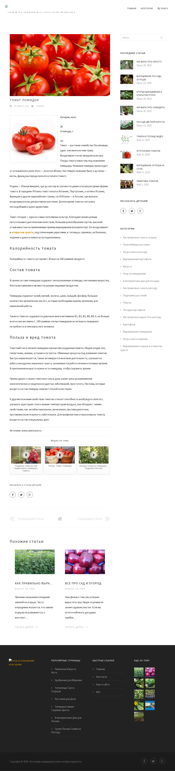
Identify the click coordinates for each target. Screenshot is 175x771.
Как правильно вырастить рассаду (142, 317)
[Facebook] (13, 495)
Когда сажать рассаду (135, 252)
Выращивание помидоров (137, 331)
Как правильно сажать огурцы (139, 237)
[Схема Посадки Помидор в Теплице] (139, 716)
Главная (131, 8)
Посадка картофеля (134, 310)
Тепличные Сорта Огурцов (62, 689)
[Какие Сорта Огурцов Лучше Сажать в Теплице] (150, 683)
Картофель (129, 324)
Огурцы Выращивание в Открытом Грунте (149, 93)
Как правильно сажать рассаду (140, 288)
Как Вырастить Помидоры (151, 107)
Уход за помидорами (134, 273)
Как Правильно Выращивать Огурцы (35, 583)
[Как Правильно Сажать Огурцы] (139, 683)
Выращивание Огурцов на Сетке (150, 167)
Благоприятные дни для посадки (141, 281)
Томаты (40, 106)
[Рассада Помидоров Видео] (150, 694)
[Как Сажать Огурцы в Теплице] (139, 694)
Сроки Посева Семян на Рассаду (66, 730)
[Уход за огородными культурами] (40, 6)
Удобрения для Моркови (68, 680)
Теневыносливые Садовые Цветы (62, 708)
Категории (147, 8)
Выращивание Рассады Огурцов (149, 78)
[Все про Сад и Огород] (85, 561)
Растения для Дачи (65, 699)
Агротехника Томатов (148, 150)
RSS (98, 692)
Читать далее (24, 627)
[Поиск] (161, 37)
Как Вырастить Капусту (149, 61)
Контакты (101, 676)
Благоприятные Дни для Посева (66, 719)
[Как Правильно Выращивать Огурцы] (35, 561)
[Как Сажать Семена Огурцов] (150, 705)
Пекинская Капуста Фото (63, 670)
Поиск (164, 8)
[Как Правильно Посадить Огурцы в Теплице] (139, 705)
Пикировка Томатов (147, 181)
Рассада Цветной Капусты (151, 121)
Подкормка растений (134, 295)
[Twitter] (21, 495)
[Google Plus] (30, 495)
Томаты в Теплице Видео (150, 136)
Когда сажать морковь (135, 339)
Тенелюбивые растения (136, 244)
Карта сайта (103, 684)
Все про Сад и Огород (83, 583)
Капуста (127, 266)
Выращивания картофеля (137, 259)
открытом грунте (22, 232)
